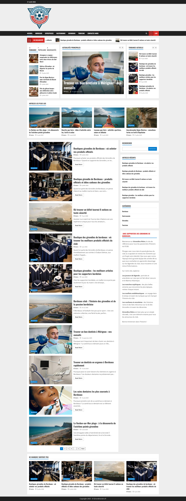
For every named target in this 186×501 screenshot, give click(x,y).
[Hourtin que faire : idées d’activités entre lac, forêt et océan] (77, 118)
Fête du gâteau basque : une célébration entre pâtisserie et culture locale (33, 92)
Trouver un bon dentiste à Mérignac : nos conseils (50, 339)
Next (82, 449)
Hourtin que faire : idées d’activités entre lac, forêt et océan (76, 131)
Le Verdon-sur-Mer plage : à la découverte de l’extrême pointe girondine (44, 131)
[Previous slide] (120, 47)
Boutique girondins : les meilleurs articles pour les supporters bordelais (133, 67)
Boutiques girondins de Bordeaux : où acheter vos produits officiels (133, 78)
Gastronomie (60, 33)
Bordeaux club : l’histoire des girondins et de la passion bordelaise (50, 309)
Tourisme (81, 33)
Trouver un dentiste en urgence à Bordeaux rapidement (87, 85)
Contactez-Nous (93, 33)
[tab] (33, 49)
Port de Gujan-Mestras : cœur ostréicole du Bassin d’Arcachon (33, 80)
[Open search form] (146, 33)
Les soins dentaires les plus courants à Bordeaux (50, 400)
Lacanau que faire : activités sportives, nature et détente (107, 131)
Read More (79, 164)
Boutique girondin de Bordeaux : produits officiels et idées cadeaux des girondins (58, 40)
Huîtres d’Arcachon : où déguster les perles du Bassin (33, 69)
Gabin (67, 91)
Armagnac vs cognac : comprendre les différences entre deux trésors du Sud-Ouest (33, 58)
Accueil (29, 33)
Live (156, 33)
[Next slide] (122, 47)
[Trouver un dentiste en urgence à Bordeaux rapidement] (93, 73)
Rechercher (127, 143)
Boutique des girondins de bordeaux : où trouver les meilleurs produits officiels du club (133, 56)
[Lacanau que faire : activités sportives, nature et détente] (109, 118)
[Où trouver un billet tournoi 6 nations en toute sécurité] (109, 471)
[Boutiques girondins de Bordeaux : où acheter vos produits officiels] (44, 471)
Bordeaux (38, 33)
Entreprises (49, 33)
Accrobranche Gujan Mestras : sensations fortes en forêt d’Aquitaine (141, 131)
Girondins (71, 33)
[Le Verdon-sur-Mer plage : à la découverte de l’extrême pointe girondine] (44, 118)
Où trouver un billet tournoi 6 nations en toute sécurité (110, 40)
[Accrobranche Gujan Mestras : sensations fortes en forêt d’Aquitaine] (141, 118)
